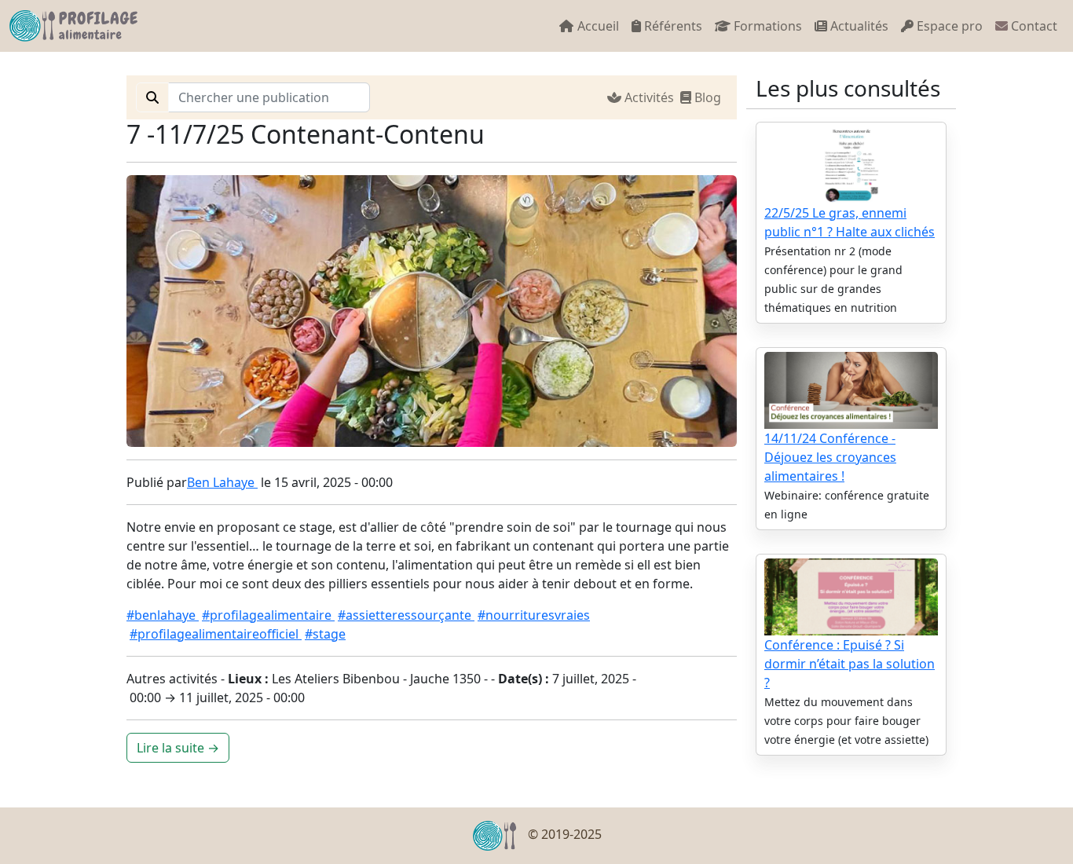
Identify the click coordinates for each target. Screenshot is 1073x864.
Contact (1032, 26)
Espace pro (948, 26)
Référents (671, 26)
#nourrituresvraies (534, 615)
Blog (709, 97)
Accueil (596, 26)
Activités (650, 97)
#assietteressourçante (406, 615)
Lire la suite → (178, 747)
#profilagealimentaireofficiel (216, 634)
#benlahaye (162, 615)
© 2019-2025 (563, 834)
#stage (325, 634)
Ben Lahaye (222, 482)
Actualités (857, 26)
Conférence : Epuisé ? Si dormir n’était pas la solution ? (849, 663)
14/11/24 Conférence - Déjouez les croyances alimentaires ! (830, 457)
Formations (766, 26)
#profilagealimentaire (268, 615)
